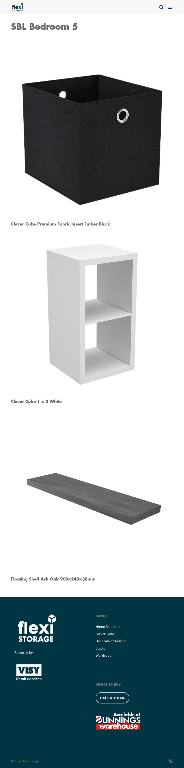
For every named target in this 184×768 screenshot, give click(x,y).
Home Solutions (108, 626)
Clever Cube (105, 634)
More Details (93, 133)
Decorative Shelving (111, 641)
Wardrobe (103, 655)
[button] (170, 7)
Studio (100, 648)
